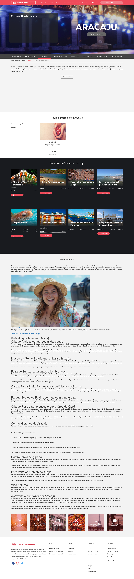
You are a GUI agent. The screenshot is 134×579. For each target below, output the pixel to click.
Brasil (24, 60)
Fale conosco (72, 554)
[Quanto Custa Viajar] (24, 2)
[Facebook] (13, 563)
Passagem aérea (111, 548)
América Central (92, 554)
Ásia (89, 560)
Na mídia (71, 548)
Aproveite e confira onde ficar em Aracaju (26, 334)
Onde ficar (31, 56)
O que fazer (45, 56)
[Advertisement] (67, 95)
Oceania (90, 569)
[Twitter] (22, 563)
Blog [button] (94, 3)
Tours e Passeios (111, 557)
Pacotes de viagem (112, 551)
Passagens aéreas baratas (71, 3)
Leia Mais (67, 77)
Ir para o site (18, 195)
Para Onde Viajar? (47, 3)
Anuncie (70, 551)
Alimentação (103, 56)
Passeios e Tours (61, 56)
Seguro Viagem (111, 560)
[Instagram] (17, 563)
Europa (90, 566)
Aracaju (30, 60)
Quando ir (88, 56)
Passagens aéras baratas (56, 551)
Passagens (17, 56)
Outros (13, 127)
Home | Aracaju (98, 34)
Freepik (17, 328)
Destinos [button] (85, 3)
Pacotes (76, 56)
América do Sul (15, 60)
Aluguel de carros (112, 563)
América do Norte (93, 551)
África (89, 548)
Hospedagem (110, 554)
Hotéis (58, 3)
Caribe (89, 563)
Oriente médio (92, 571)
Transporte (118, 56)
